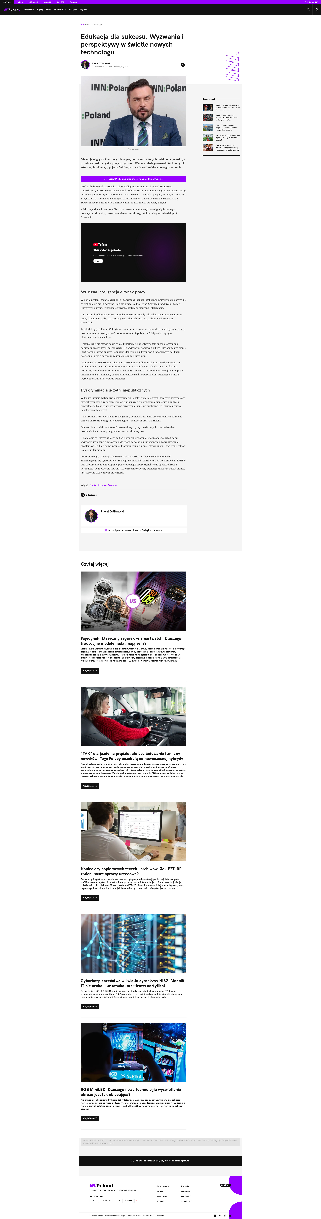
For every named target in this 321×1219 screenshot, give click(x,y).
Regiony (40, 9)
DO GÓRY (224, 1185)
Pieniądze (73, 9)
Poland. (7, 2)
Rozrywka (73, 2)
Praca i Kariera (60, 9)
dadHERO (60, 2)
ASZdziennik (33, 2)
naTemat (20, 2)
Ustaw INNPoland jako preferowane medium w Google (135, 178)
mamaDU (47, 2)
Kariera (160, 1191)
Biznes (48, 9)
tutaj (111, 1143)
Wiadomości (29, 9)
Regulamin (185, 1196)
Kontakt (160, 1201)
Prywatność (186, 1201)
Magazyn (83, 9)
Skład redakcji (163, 1196)
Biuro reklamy (163, 1186)
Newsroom (185, 1191)
